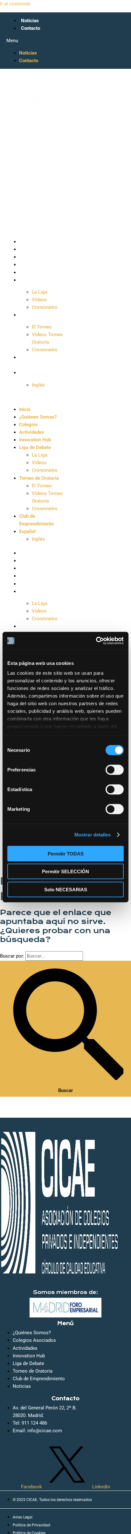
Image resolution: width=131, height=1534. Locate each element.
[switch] (115, 769)
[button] (36, 40)
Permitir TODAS (66, 853)
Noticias (30, 20)
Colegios (30, 257)
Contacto (30, 28)
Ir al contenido (15, 4)
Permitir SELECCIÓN (65, 871)
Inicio (26, 241)
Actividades (33, 264)
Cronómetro (45, 307)
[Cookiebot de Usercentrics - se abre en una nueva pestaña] (96, 641)
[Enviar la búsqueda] (65, 1023)
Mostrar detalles (92, 834)
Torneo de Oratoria (41, 315)
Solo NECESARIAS (65, 889)
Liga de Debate (37, 280)
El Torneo (42, 327)
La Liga (39, 292)
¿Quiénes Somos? (40, 249)
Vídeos (39, 299)
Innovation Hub (37, 272)
